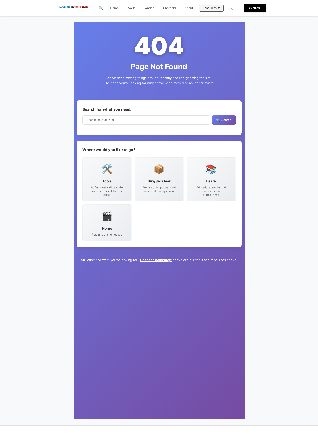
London (149, 8)
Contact (255, 7)
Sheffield (169, 8)
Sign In (233, 8)
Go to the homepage (156, 260)
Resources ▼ (211, 8)
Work (131, 8)
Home (114, 8)
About (189, 8)
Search (223, 120)
